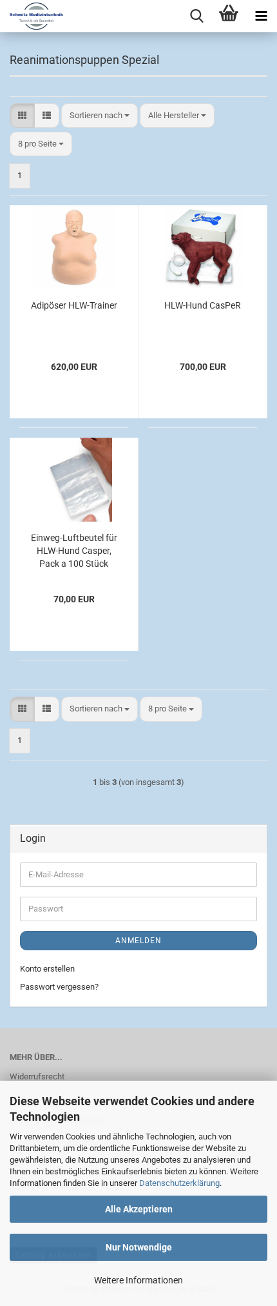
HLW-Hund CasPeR (202, 305)
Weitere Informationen (138, 1280)
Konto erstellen (47, 969)
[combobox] (99, 115)
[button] (22, 115)
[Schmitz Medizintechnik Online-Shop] (31, 16)
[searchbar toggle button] (196, 16)
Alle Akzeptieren (139, 1209)
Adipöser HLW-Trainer (74, 305)
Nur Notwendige (139, 1247)
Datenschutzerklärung (179, 1183)
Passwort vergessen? (59, 987)
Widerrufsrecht (37, 1076)
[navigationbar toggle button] (261, 16)
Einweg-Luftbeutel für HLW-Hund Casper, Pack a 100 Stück (74, 551)
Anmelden (138, 940)
